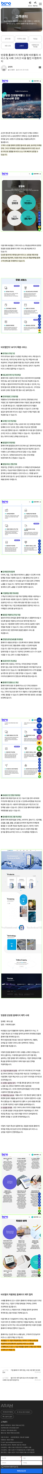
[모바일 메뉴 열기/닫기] (40, 3)
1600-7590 (10, 1440)
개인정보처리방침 (8, 1412)
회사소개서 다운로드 (24, 1412)
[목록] (40, 67)
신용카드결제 (8, 1417)
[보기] (16, 1467)
